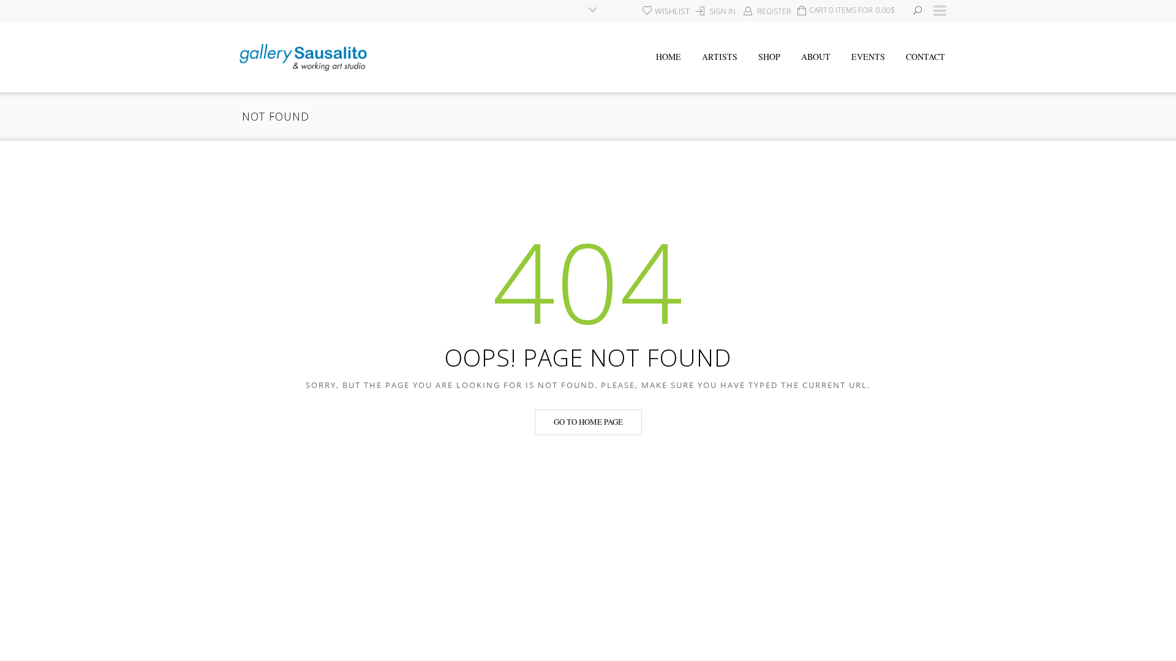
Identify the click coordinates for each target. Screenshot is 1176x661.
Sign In (722, 11)
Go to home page (588, 421)
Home (668, 56)
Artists (719, 56)
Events (868, 56)
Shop (769, 56)
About (816, 56)
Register (774, 11)
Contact (925, 56)
